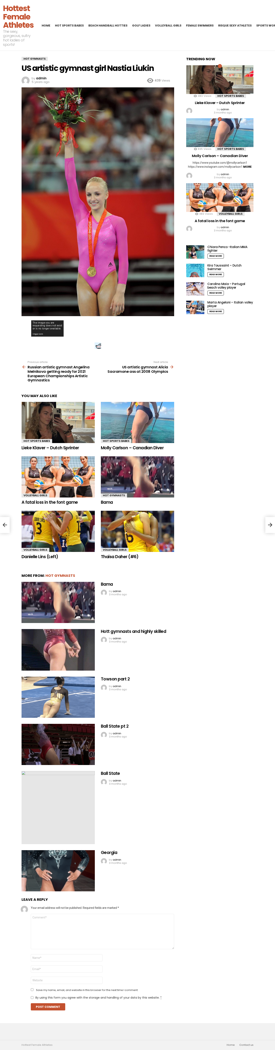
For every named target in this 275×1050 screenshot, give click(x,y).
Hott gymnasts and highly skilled (133, 631)
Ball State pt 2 (114, 726)
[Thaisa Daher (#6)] (137, 531)
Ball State (110, 773)
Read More (215, 255)
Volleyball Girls (168, 25)
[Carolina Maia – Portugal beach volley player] (195, 289)
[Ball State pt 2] (58, 744)
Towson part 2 (115, 679)
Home (46, 25)
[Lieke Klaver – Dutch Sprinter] (58, 422)
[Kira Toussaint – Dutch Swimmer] (195, 270)
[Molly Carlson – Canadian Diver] (137, 422)
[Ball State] (58, 807)
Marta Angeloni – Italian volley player (230, 304)
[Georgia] (58, 870)
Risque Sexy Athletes (235, 25)
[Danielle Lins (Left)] (58, 531)
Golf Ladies (141, 25)
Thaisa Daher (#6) (119, 557)
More (247, 167)
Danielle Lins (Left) (40, 557)
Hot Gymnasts (114, 495)
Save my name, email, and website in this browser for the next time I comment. (87, 990)
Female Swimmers (200, 25)
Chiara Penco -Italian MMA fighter (227, 249)
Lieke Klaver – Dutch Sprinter (50, 448)
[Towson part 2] (58, 697)
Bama (107, 502)
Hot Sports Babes (69, 25)
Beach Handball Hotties (107, 25)
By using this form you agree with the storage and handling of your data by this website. (98, 997)
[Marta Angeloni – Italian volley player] (195, 307)
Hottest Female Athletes (18, 17)
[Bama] (137, 476)
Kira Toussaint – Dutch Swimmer (224, 267)
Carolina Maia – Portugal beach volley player (226, 286)
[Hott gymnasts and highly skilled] (58, 650)
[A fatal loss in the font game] (58, 476)
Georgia (109, 852)
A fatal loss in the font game (50, 502)
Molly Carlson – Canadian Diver (132, 448)
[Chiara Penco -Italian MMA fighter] (195, 252)
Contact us (246, 1045)
